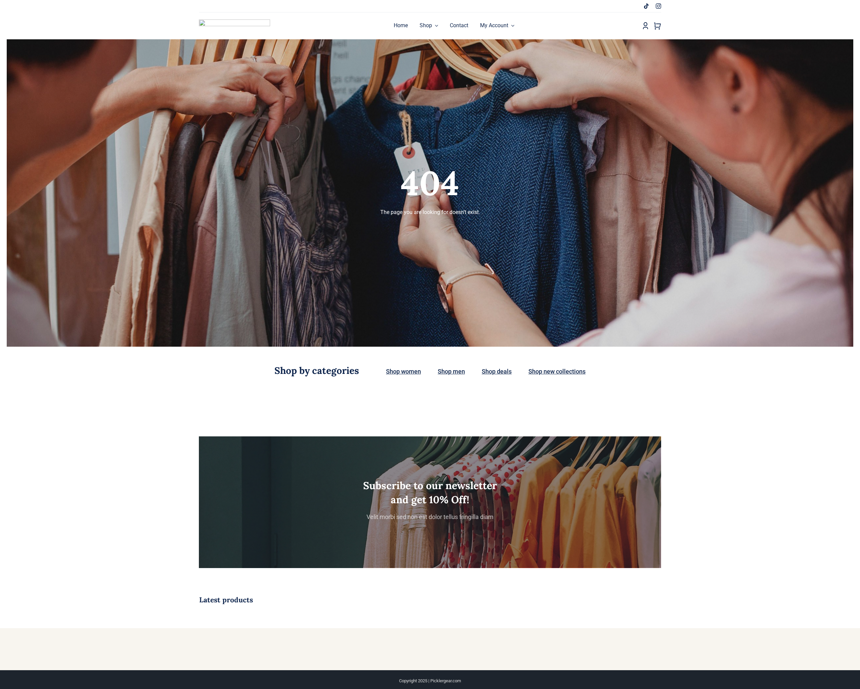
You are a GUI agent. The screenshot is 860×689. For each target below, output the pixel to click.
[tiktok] (646, 6)
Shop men (451, 371)
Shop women (403, 371)
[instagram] (658, 6)
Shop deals (497, 371)
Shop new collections (557, 371)
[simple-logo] (234, 22)
